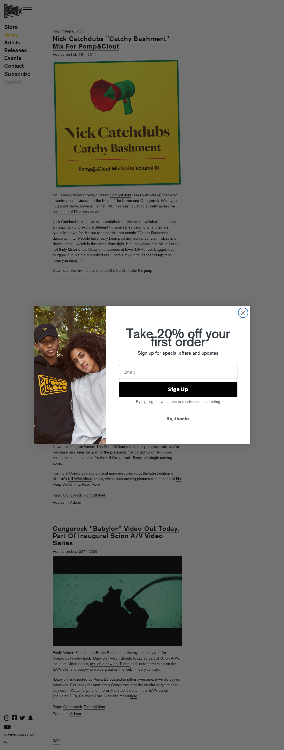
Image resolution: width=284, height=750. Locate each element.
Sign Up (178, 389)
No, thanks (178, 418)
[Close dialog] (243, 313)
